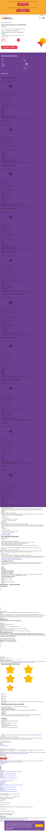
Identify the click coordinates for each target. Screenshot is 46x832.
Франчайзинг (13, 775)
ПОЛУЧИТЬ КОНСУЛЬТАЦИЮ (5, 660)
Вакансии (5, 773)
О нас (1, 773)
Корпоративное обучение (5, 775)
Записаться (3, 521)
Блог (1, 777)
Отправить (4, 758)
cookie (13, 824)
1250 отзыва (3, 781)
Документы (9, 773)
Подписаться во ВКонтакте (17, 559)
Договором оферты (31, 662)
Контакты (14, 773)
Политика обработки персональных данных (9, 771)
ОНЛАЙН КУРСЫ (23, 4)
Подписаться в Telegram (6, 559)
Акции (3, 777)
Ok (39, 825)
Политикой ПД (10, 828)
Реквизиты (20, 771)
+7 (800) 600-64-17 (4, 15)
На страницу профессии (6, 535)
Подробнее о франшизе (23, 11)
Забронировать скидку (4, 745)
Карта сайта (7, 777)
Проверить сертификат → (4, 712)
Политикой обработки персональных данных (16, 662)
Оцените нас (2, 782)
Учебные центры (13, 777)
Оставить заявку (9, 47)
